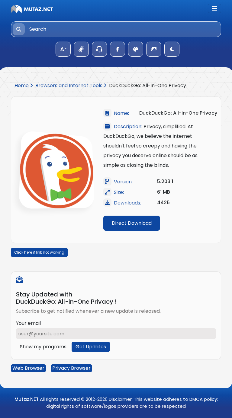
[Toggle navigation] (214, 8)
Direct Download (132, 223)
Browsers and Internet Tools (69, 85)
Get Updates (91, 346)
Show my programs (43, 346)
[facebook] (117, 49)
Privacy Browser (71, 368)
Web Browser (28, 368)
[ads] (81, 49)
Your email (28, 323)
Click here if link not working (39, 252)
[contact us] (99, 49)
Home (22, 85)
